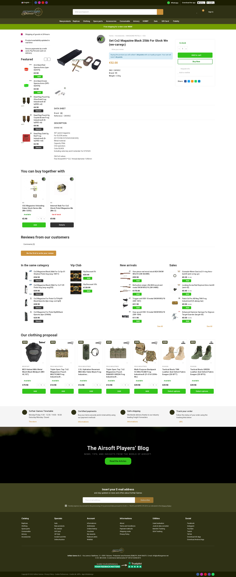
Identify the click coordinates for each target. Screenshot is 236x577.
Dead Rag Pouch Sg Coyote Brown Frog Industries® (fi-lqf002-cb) (42, 118)
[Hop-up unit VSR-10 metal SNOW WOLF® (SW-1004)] (125, 316)
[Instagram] (39, 2)
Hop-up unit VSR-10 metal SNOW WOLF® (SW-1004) (149, 313)
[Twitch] (46, 2)
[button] (45, 59)
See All (160, 326)
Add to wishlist (184, 72)
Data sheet (60, 108)
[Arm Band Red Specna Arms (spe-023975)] (26, 69)
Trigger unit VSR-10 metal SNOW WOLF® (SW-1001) (149, 300)
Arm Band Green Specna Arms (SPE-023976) (41, 83)
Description (60, 123)
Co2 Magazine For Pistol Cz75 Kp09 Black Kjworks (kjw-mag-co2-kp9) (48, 300)
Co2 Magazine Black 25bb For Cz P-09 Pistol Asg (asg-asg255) (49, 286)
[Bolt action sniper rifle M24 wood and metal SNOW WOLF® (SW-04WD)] (125, 289)
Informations (83, 422)
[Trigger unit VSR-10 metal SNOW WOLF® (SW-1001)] (125, 302)
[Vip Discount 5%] (75, 275)
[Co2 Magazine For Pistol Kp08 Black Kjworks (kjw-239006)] (26, 316)
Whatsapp (174, 3)
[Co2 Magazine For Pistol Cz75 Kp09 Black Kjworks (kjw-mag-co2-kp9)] (26, 302)
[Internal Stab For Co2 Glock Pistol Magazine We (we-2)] (62, 188)
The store (33, 422)
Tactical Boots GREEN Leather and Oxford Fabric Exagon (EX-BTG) (202, 371)
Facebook (185, 81)
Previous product (207, 35)
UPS (181, 422)
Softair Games (38, 574)
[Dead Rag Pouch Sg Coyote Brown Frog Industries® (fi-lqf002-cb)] (26, 119)
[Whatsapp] (213, 574)
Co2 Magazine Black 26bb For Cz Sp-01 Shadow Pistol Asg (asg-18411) (49, 273)
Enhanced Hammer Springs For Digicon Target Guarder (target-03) (198, 313)
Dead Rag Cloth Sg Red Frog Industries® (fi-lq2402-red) (41, 137)
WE (116, 73)
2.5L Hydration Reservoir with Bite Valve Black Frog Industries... (89, 371)
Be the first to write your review (40, 253)
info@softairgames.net (161, 556)
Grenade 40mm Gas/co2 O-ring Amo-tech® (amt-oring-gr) (197, 273)
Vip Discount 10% (90, 284)
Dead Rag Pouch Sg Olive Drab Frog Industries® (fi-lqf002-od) (42, 100)
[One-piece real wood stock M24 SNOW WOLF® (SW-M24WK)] (125, 275)
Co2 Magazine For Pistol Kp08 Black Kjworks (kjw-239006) (48, 313)
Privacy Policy (166, 506)
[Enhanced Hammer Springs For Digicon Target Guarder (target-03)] (174, 316)
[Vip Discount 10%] (75, 288)
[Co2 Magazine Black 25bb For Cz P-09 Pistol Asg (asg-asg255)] (26, 289)
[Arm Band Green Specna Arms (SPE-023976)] (26, 85)
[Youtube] (43, 2)
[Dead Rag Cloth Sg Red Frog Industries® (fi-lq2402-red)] (26, 137)
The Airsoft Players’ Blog (118, 448)
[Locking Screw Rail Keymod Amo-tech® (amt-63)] (174, 289)
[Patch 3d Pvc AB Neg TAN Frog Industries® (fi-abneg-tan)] (174, 302)
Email (192, 81)
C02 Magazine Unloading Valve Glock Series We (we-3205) (33, 208)
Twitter (189, 81)
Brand (56, 113)
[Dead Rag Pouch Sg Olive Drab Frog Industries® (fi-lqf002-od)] (26, 101)
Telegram (199, 81)
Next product (213, 35)
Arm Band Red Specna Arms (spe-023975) (41, 67)
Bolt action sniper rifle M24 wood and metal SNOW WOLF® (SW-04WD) (147, 286)
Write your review (118, 49)
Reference (58, 116)
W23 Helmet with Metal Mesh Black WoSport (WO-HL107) (33, 371)
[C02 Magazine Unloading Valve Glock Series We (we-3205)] (34, 188)
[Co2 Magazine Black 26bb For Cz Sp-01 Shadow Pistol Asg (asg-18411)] (26, 275)
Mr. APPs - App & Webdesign (84, 574)
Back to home (210, 35)
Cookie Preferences (61, 574)
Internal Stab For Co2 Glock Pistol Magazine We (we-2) (61, 208)
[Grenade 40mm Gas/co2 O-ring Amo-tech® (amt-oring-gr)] (174, 275)
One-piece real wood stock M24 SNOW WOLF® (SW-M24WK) (148, 273)
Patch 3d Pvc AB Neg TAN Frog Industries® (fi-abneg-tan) (194, 300)
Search (160, 12)
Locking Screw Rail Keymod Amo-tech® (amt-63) (198, 286)
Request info (185, 69)
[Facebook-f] (35, 2)
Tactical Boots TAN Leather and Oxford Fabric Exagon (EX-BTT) (174, 371)
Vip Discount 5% (89, 272)
